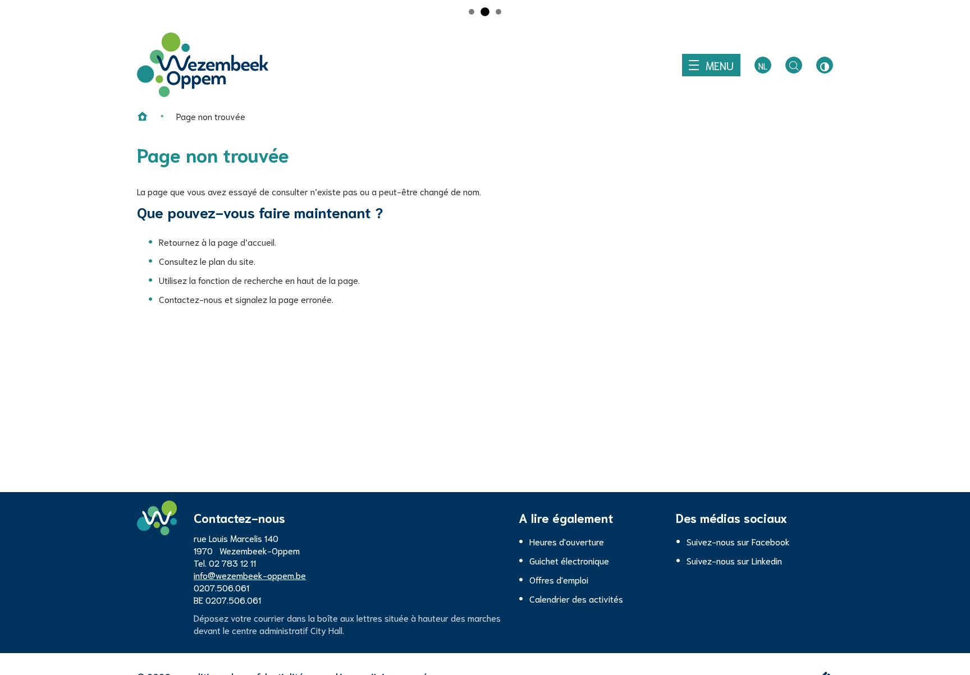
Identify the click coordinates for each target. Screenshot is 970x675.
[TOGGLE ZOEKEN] (793, 65)
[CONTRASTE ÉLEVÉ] (824, 65)
